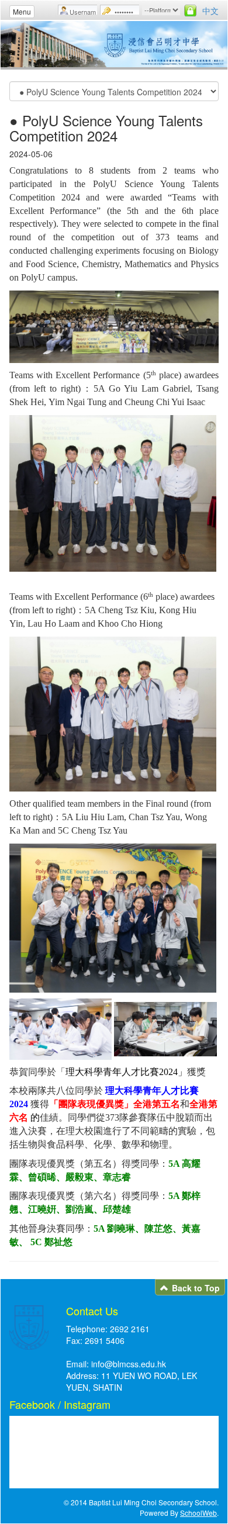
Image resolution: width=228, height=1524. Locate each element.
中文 (210, 10)
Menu (22, 11)
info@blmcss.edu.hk (128, 1364)
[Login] (190, 10)
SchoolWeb (198, 1513)
